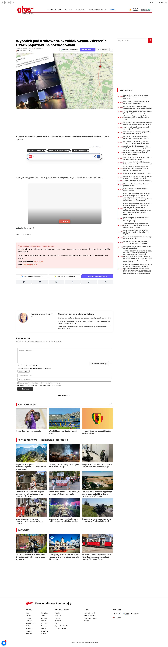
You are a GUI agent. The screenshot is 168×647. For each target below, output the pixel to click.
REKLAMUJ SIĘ (162, 2)
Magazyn (58, 615)
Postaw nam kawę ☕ (87, 49)
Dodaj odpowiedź (98, 364)
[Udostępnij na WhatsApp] (56, 282)
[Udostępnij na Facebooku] (24, 282)
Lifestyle (57, 618)
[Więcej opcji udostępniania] (105, 282)
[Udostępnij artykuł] (111, 49)
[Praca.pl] (117, 614)
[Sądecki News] (126, 614)
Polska (57, 623)
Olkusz (43, 615)
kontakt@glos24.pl (30, 264)
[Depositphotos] (135, 614)
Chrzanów (29, 621)
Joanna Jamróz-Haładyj (25, 51)
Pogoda (57, 613)
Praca (112, 9)
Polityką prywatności (54, 383)
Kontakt (86, 621)
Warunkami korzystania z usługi (37, 383)
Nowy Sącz (44, 613)
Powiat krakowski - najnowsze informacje (43, 439)
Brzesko (28, 618)
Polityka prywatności (90, 618)
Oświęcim (44, 618)
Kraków (28, 613)
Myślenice (29, 633)
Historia (68, 9)
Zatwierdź (25, 389)
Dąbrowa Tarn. (30, 623)
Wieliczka (44, 633)
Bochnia (28, 615)
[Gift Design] (117, 617)
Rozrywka (80, 9)
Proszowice (44, 623)
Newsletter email (89, 613)
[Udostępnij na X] (72, 282)
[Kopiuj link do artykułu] (89, 282)
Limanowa (29, 628)
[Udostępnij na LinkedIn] (40, 282)
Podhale (43, 621)
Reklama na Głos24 (90, 615)
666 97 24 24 (38, 261)
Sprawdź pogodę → (146, 10)
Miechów (29, 631)
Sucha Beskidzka (46, 626)
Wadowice (44, 631)
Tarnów (43, 628)
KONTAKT (153, 2)
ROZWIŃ (65, 221)
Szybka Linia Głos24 (97, 9)
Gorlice (28, 626)
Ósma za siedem (60, 628)
